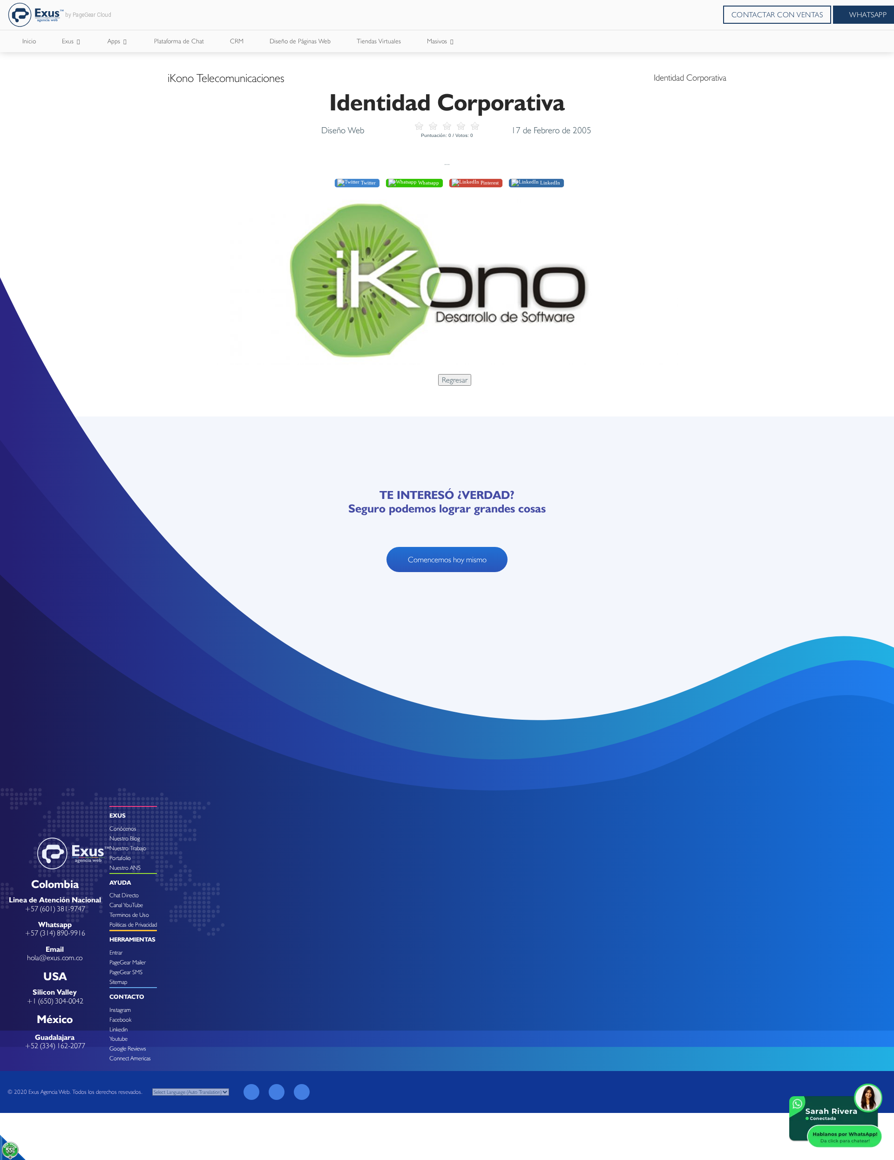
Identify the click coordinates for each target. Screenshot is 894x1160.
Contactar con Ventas (777, 14)
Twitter (367, 182)
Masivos (438, 41)
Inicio (29, 41)
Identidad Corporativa (690, 77)
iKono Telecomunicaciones (226, 78)
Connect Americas (130, 1058)
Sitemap (118, 981)
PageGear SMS (125, 972)
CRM (237, 41)
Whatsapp (428, 182)
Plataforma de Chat (179, 41)
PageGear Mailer (127, 962)
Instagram (120, 1009)
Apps (115, 41)
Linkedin (118, 1029)
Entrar (115, 952)
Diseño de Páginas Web (300, 41)
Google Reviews (127, 1048)
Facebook (120, 1019)
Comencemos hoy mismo (447, 559)
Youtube (118, 1038)
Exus (68, 41)
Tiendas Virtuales (379, 41)
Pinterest (489, 182)
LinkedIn (549, 182)
